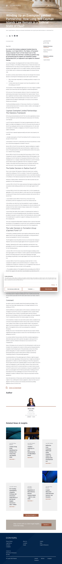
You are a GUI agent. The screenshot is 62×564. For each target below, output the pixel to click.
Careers (41, 541)
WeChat (42, 558)
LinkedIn (29, 416)
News (41, 543)
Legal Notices (9, 543)
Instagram (50, 558)
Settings (53, 284)
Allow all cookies (48, 289)
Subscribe (46, 524)
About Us (25, 541)
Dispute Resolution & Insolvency (47, 51)
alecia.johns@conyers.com (31, 415)
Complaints (8, 546)
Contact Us (8, 551)
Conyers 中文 (53, 5)
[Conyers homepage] (15, 5)
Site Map (8, 554)
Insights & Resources (12, 30)
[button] (48, 5)
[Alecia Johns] (31, 401)
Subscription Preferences (11, 552)
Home (7, 30)
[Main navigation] (7, 5)
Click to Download (15, 388)
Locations (25, 543)
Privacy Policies (9, 541)
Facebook (36, 560)
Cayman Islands (46, 59)
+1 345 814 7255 (31, 413)
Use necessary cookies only (13, 289)
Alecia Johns (31, 408)
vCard (33, 416)
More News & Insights (30, 515)
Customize (30, 289)
